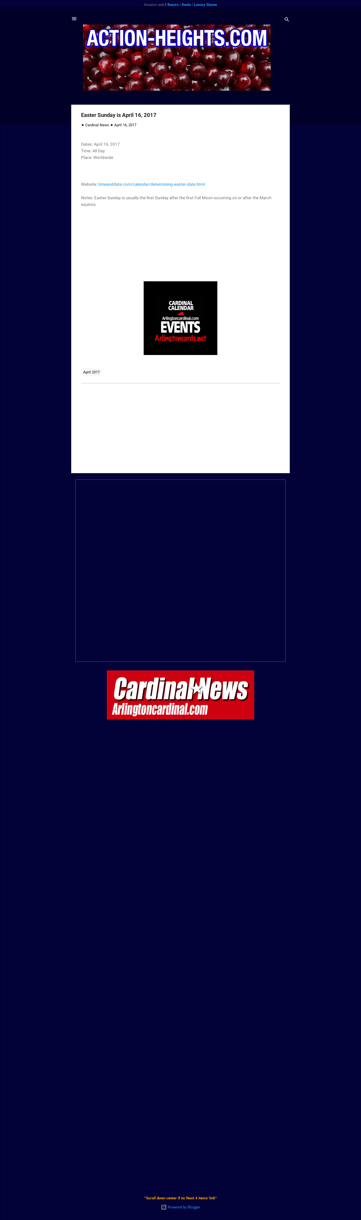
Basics (173, 4)
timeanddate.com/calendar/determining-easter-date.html (151, 184)
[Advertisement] (180, 427)
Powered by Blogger (183, 1207)
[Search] (287, 20)
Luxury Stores (205, 4)
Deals (186, 4)
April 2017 (91, 372)
